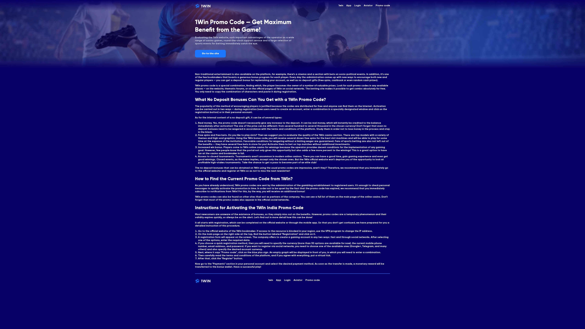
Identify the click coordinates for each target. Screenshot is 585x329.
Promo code (383, 5)
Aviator (368, 5)
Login (357, 5)
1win (341, 5)
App (348, 5)
